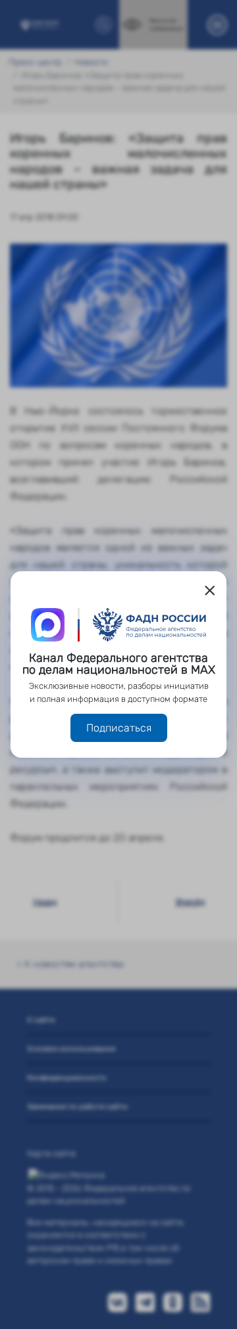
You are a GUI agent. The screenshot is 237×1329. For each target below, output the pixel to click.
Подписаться (118, 728)
